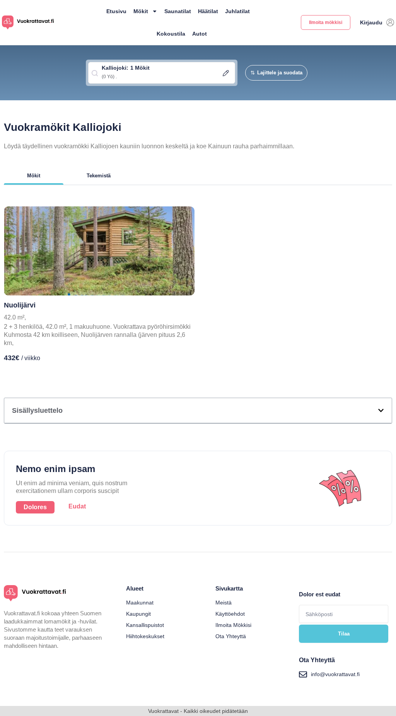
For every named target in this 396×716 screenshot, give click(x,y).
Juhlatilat (237, 11)
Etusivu (116, 11)
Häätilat (208, 11)
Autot (199, 34)
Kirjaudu (371, 22)
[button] (381, 410)
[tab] (33, 177)
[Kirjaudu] (390, 22)
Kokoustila (171, 34)
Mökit (140, 11)
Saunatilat (177, 11)
